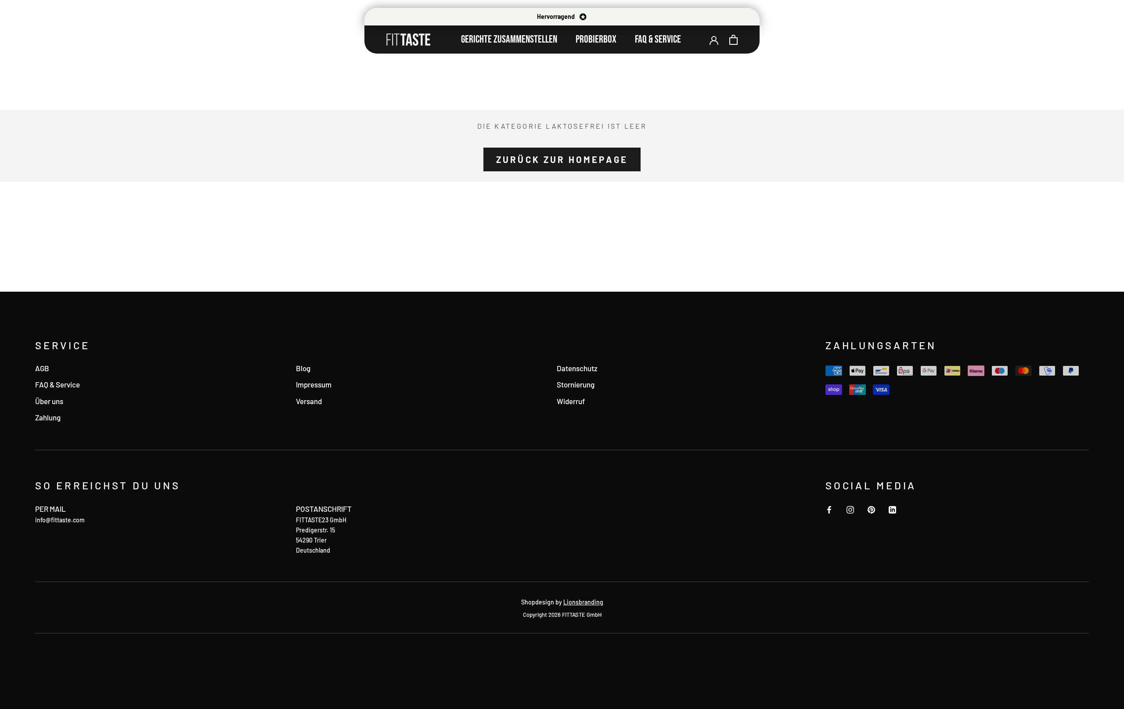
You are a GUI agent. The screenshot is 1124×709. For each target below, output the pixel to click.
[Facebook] (829, 509)
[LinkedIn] (892, 509)
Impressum (313, 384)
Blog (303, 368)
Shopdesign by (562, 602)
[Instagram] (850, 509)
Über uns (49, 401)
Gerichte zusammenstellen (509, 39)
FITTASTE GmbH (582, 614)
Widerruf (571, 401)
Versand (309, 401)
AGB (42, 368)
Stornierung (575, 384)
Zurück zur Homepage (562, 159)
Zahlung (48, 417)
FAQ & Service (658, 39)
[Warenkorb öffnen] (733, 40)
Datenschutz (577, 368)
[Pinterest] (871, 509)
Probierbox (596, 39)
